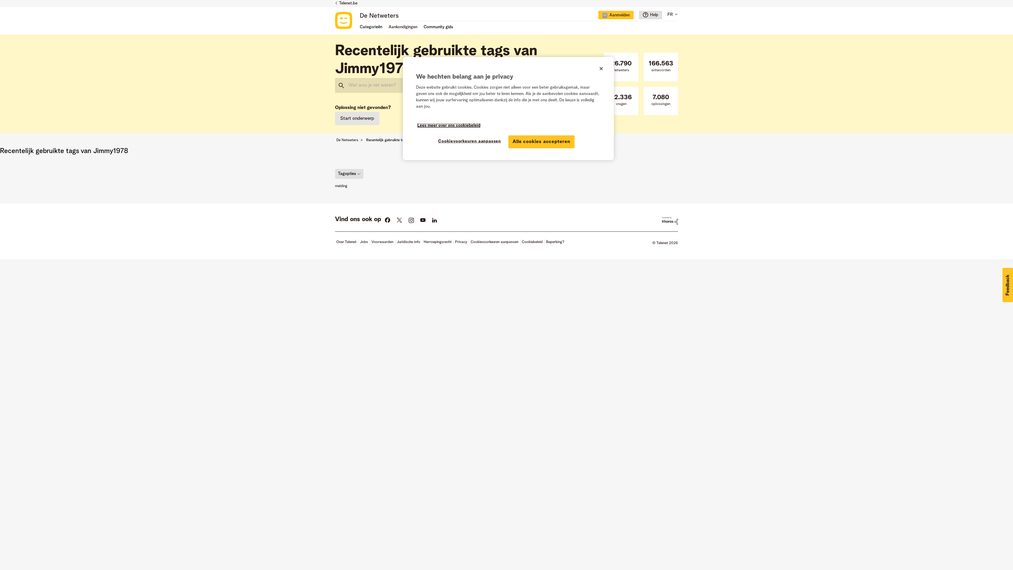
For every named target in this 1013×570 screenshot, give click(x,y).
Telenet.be (348, 3)
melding (341, 186)
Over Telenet (346, 242)
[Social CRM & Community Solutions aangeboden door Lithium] (670, 220)
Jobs (364, 242)
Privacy (461, 242)
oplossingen (660, 100)
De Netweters (379, 16)
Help (654, 15)
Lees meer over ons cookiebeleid (448, 126)
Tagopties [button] (347, 174)
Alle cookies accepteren (541, 141)
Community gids (438, 27)
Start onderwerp (357, 118)
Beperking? (555, 242)
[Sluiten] (601, 68)
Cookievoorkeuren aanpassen (469, 141)
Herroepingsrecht (438, 242)
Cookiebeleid (532, 242)
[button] (1007, 285)
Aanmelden (619, 15)
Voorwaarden (382, 242)
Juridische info (408, 242)
